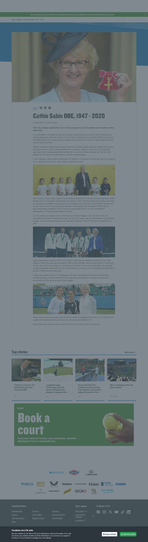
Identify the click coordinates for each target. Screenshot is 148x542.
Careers (15, 515)
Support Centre (38, 518)
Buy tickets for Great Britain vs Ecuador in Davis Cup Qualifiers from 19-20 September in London (72, 14)
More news (129, 352)
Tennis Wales (57, 518)
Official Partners (18, 518)
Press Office (37, 515)
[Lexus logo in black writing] (91, 473)
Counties (55, 511)
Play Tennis (79, 511)
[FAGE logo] (74, 473)
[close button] (145, 14)
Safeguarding (17, 511)
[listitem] (27, 484)
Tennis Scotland (58, 515)
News (19, 19)
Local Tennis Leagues (80, 516)
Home (14, 19)
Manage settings (109, 534)
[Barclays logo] (57, 473)
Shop (14, 522)
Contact (35, 511)
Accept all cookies (128, 534)
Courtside (79, 520)
